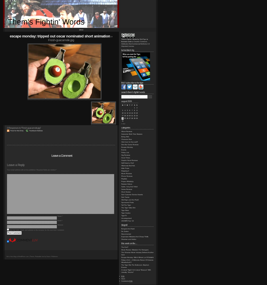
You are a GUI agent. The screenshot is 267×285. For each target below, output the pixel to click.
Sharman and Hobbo (128, 239)
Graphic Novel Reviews (129, 160)
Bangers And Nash (128, 229)
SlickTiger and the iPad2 (130, 200)
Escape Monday (127, 147)
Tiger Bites (125, 210)
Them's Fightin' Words (46, 21)
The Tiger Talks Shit (128, 208)
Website (60, 225)
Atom (123, 279)
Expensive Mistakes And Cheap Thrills (134, 237)
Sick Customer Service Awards (132, 194)
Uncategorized (126, 218)
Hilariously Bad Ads (128, 165)
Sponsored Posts (127, 202)
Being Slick (125, 137)
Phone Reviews (126, 176)
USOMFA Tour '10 (127, 221)
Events (123, 150)
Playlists (124, 179)
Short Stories (126, 192)
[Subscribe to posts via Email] (135, 89)
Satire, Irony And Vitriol (129, 187)
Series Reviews (126, 189)
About (81, 30)
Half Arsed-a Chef (127, 163)
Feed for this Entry (16, 131)
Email (60, 220)
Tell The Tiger (126, 205)
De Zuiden (125, 231)
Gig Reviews (125, 155)
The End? (124, 247)
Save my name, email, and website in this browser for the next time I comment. (36, 230)
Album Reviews (126, 131)
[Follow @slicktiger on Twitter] (129, 89)
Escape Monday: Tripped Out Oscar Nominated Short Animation (60, 36)
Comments (127, 281)
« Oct (123, 124)
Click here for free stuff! (129, 142)
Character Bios (126, 139)
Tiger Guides (125, 213)
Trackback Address (36, 131)
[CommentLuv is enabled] (23, 242)
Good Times (125, 158)
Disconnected (126, 234)
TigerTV (124, 215)
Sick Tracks (125, 197)
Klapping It (125, 171)
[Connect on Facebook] (123, 89)
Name (60, 216)
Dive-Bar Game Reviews (129, 144)
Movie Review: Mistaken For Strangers (134, 250)
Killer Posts (125, 168)
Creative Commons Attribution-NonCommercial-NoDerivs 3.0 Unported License (135, 44)
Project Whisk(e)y (127, 181)
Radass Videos (126, 184)
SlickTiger (143, 39)
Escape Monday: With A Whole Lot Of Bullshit (137, 257)
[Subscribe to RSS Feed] (140, 89)
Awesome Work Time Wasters (131, 134)
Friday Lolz (125, 152)
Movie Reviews (126, 173)
